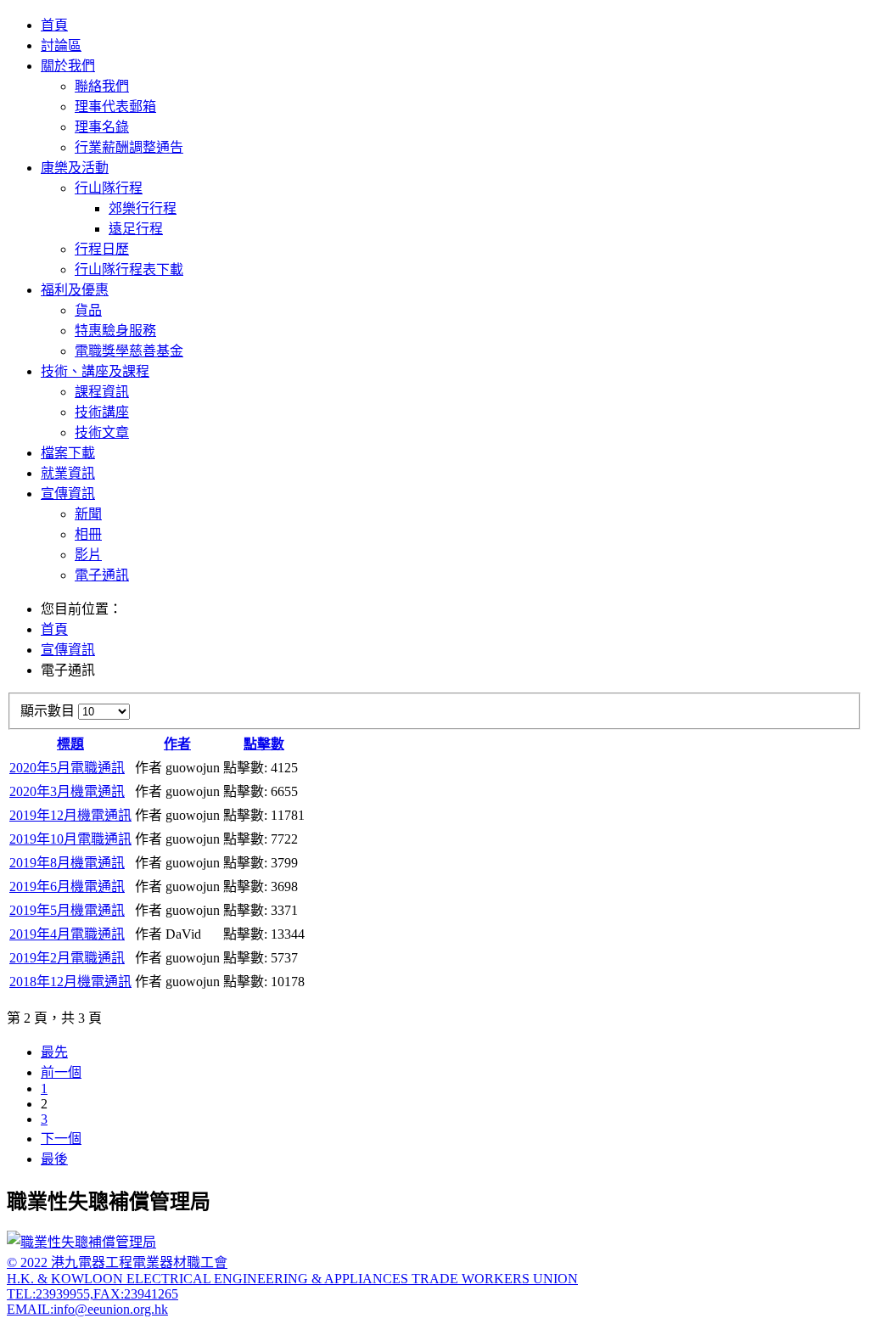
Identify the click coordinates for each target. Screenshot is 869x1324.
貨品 (88, 310)
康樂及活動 (75, 167)
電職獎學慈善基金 (129, 351)
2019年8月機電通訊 (67, 863)
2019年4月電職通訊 (67, 934)
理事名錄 (102, 127)
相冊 (88, 534)
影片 (88, 554)
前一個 (61, 1072)
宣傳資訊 (68, 493)
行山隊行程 (109, 188)
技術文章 (102, 432)
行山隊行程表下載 (129, 269)
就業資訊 (68, 473)
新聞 (88, 514)
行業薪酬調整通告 (129, 147)
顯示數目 (49, 711)
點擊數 (264, 744)
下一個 (61, 1138)
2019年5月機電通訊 (67, 910)
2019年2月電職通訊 (67, 958)
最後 (54, 1159)
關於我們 (68, 66)
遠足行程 (136, 229)
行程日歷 (102, 249)
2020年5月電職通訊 (67, 767)
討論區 (61, 45)
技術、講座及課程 (95, 371)
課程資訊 (102, 391)
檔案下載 (68, 453)
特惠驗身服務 (115, 330)
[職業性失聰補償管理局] (81, 1242)
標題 (70, 744)
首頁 (54, 25)
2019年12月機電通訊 (70, 815)
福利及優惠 (75, 290)
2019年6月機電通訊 (67, 886)
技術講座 (102, 412)
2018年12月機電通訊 (70, 981)
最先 (54, 1052)
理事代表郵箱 (115, 106)
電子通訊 (102, 575)
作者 (177, 744)
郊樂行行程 (143, 208)
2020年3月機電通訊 (67, 791)
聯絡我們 (102, 86)
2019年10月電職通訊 (70, 839)
